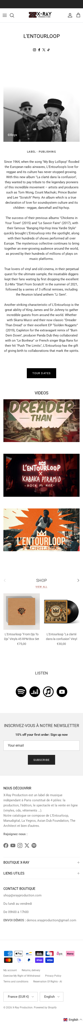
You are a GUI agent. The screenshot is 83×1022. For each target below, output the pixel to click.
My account (10, 970)
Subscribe (41, 759)
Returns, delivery (31, 970)
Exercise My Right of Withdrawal (21, 975)
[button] (73, 1019)
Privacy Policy (53, 975)
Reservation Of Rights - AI (47, 981)
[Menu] (4, 15)
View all (41, 586)
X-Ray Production (23, 1007)
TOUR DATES (41, 373)
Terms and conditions (15, 981)
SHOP (41, 580)
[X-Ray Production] (41, 15)
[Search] (14, 15)
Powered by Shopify (45, 1007)
